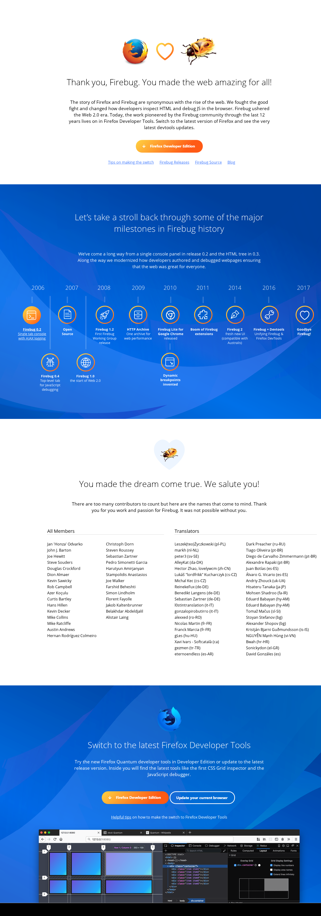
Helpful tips (121, 817)
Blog (231, 162)
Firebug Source (208, 162)
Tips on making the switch (131, 162)
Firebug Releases (174, 162)
